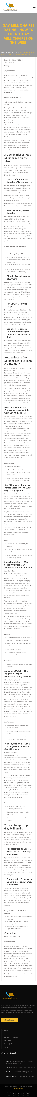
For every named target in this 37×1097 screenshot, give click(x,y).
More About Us (9, 1020)
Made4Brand (18, 1088)
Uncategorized (10, 62)
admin (8, 60)
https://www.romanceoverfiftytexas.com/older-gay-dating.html (18, 975)
